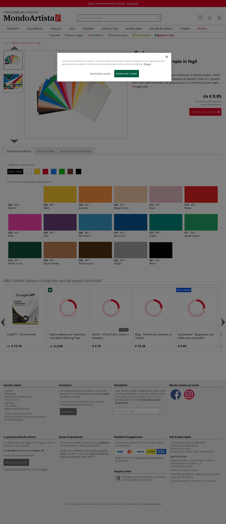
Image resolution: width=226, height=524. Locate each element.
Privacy (147, 64)
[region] (114, 67)
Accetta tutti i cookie (126, 73)
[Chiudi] (167, 57)
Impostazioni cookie (100, 73)
